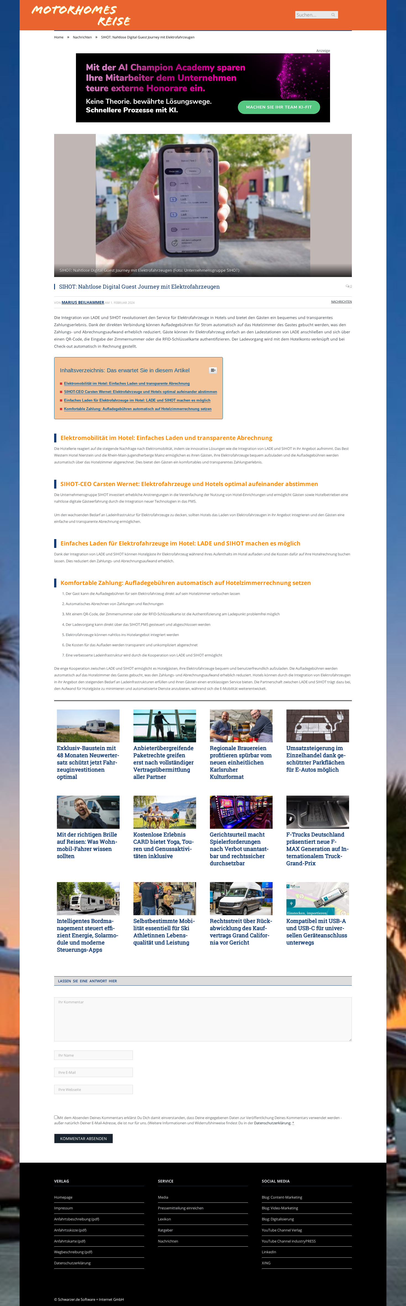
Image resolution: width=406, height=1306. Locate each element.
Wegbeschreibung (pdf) (73, 1251)
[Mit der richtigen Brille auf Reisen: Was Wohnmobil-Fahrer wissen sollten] (88, 812)
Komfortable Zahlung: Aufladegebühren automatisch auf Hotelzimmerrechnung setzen (138, 409)
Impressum (63, 1207)
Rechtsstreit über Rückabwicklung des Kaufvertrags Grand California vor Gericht (241, 931)
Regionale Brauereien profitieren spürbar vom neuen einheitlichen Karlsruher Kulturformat (241, 762)
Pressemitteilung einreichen (181, 1207)
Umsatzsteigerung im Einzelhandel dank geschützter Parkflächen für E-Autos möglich (316, 758)
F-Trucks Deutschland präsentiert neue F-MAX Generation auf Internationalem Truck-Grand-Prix (317, 849)
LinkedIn (269, 1251)
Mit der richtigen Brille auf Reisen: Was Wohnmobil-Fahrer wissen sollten (87, 845)
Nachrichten (341, 301)
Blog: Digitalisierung (278, 1219)
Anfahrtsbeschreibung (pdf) (76, 1219)
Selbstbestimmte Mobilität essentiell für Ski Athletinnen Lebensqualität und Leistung (164, 931)
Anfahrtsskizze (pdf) (70, 1230)
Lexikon (164, 1219)
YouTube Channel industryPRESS (289, 1241)
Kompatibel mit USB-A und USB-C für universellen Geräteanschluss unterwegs (316, 931)
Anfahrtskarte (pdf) (69, 1241)
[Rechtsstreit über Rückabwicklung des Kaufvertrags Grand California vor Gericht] (241, 898)
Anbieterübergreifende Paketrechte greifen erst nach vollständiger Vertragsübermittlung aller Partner (163, 762)
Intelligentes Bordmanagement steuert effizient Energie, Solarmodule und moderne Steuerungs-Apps (87, 935)
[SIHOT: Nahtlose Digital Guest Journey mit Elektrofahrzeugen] (203, 206)
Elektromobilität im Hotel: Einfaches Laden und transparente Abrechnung (127, 383)
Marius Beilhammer (83, 302)
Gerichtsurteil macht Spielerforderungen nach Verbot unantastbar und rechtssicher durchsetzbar (239, 849)
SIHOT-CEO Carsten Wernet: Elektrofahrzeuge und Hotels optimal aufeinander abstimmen (140, 392)
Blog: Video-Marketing (280, 1207)
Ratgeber (165, 1230)
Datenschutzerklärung (272, 1122)
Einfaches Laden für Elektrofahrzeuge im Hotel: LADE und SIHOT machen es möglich (137, 400)
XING (266, 1262)
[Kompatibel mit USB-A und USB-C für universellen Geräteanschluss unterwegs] (317, 898)
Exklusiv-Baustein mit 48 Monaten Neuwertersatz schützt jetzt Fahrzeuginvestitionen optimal (88, 762)
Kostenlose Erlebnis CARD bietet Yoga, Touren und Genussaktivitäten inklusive (163, 845)
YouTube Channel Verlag (282, 1230)
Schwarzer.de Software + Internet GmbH (91, 1299)
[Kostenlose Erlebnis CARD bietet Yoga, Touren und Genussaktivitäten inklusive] (164, 812)
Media (163, 1197)
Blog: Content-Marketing (282, 1197)
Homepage (63, 1197)
